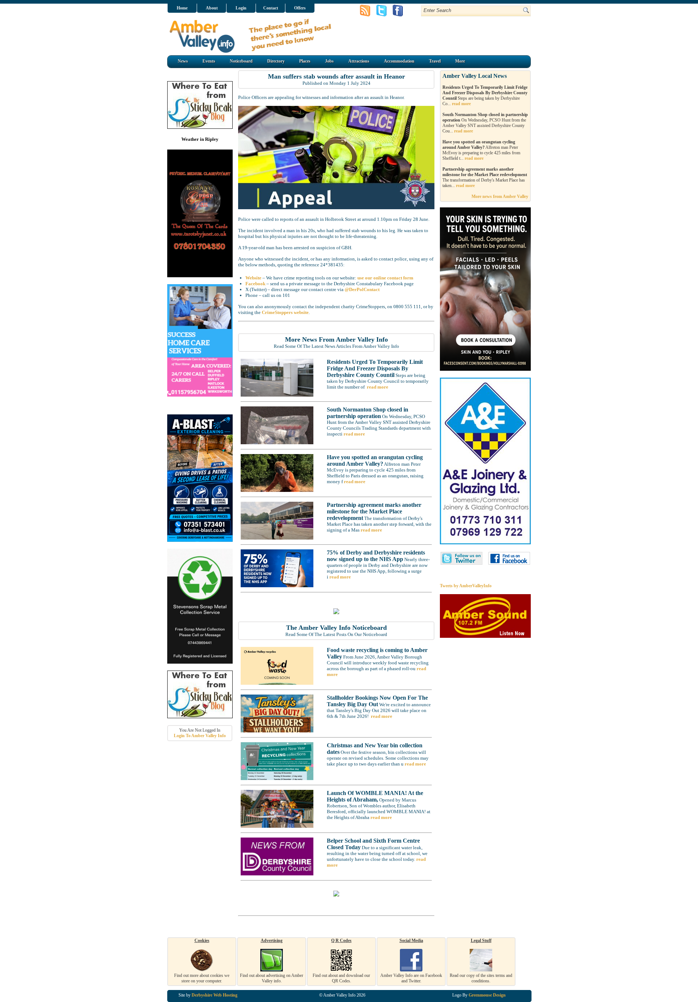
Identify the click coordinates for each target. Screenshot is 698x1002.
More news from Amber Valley (500, 196)
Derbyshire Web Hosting (214, 995)
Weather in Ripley (199, 139)
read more (377, 387)
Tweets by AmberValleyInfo (466, 585)
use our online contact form (385, 278)
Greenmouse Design (487, 995)
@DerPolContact (362, 289)
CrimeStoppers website (285, 312)
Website (253, 278)
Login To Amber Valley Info (200, 735)
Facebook (255, 283)
